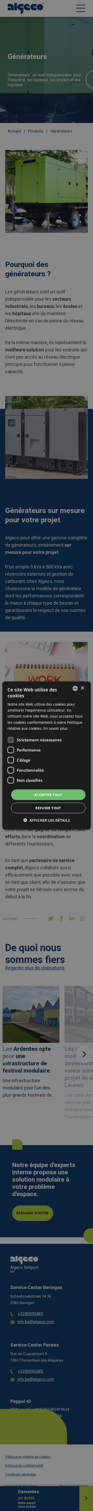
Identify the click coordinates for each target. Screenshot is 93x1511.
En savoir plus (55, 728)
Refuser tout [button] (48, 808)
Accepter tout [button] (48, 794)
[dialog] (46, 755)
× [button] (82, 688)
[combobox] (75, 688)
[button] (46, 820)
